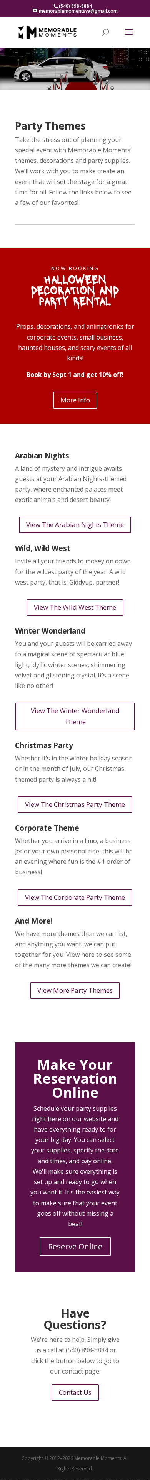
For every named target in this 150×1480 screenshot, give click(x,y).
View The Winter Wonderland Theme (75, 716)
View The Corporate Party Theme (75, 897)
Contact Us (75, 1392)
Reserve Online (75, 1246)
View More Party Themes (75, 990)
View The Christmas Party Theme (75, 804)
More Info (75, 399)
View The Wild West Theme (75, 607)
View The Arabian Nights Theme (75, 524)
